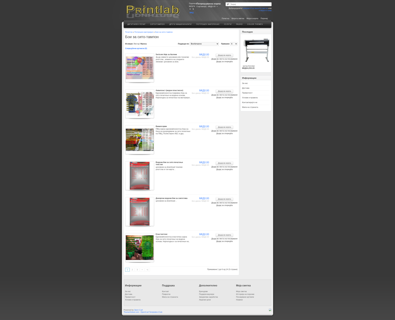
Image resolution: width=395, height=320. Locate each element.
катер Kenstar (249, 66)
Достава (245, 88)
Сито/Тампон (157, 24)
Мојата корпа (252, 18)
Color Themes (255, 24)
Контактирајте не (249, 102)
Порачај (264, 18)
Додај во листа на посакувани (224, 59)
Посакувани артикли (245, 297)
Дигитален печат (136, 24)
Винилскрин (161, 126)
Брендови (203, 291)
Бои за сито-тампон (164, 32)
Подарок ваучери (206, 294)
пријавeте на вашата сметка (255, 8)
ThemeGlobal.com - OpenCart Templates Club (143, 312)
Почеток (128, 32)
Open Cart (138, 310)
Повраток (166, 294)
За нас (245, 83)
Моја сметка (241, 291)
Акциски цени (205, 300)
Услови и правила (250, 98)
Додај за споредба (224, 61)
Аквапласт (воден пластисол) (169, 90)
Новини (239, 300)
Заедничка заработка (208, 297)
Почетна (225, 18)
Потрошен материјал (207, 24)
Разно (239, 24)
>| (147, 270)
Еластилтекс (162, 234)
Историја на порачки (245, 294)
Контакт (165, 291)
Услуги (228, 24)
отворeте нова (265, 10)
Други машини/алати (180, 24)
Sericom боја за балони (166, 54)
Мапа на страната (250, 107)
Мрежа (144, 44)
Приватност (247, 93)
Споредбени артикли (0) (136, 48)
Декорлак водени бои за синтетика (171, 198)
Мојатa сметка (238, 18)
